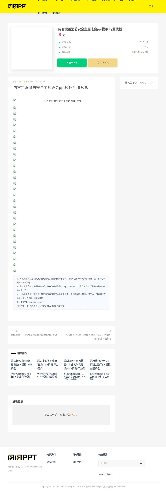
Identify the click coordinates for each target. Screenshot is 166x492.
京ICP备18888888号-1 (91, 487)
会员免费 (104, 63)
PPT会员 (56, 13)
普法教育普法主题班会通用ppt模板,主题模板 (100, 377)
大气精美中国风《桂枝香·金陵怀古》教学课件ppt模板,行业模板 (88, 337)
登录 (73, 415)
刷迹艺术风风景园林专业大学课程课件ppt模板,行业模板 (74, 377)
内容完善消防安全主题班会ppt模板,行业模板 (45, 306)
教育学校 (29, 82)
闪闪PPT (20, 306)
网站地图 (77, 462)
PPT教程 (42, 13)
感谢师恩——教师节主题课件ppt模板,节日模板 (34, 335)
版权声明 (51, 462)
